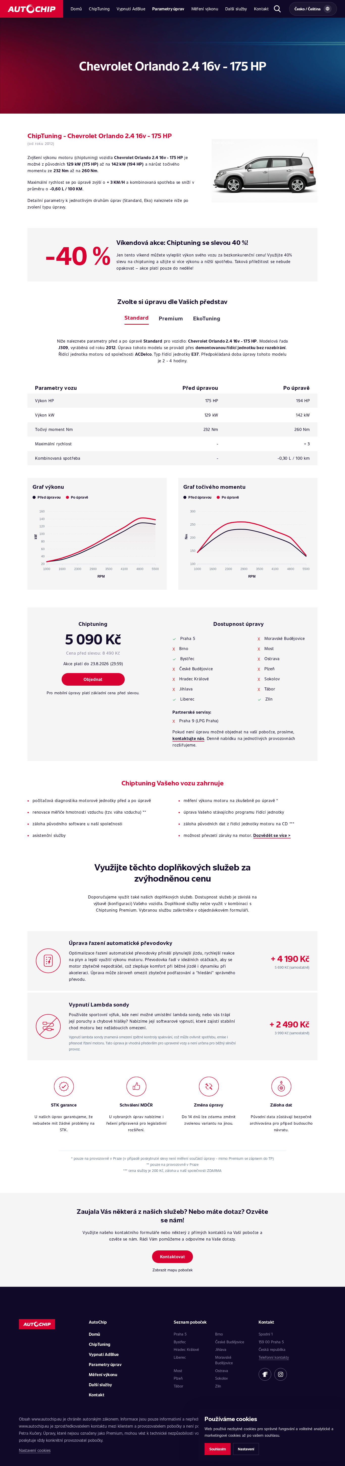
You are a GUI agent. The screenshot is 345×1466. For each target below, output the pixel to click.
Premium (171, 318)
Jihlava (220, 1349)
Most (178, 1370)
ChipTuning (99, 8)
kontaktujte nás (188, 738)
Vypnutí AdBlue (131, 8)
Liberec (180, 1357)
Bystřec (180, 1341)
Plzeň (178, 1378)
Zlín (218, 1385)
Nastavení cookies (35, 1450)
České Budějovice (229, 1341)
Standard (137, 317)
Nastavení (246, 1449)
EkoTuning (206, 318)
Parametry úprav (168, 8)
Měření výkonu (204, 8)
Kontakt (261, 8)
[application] (97, 542)
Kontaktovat (172, 1256)
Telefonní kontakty (274, 1357)
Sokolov (221, 1378)
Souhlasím (217, 1449)
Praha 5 (180, 1333)
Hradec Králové (186, 1349)
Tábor (178, 1385)
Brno (219, 1333)
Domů (76, 8)
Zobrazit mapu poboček (173, 1269)
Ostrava (221, 1370)
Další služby (236, 8)
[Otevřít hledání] (277, 9)
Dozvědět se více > (271, 835)
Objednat (93, 679)
